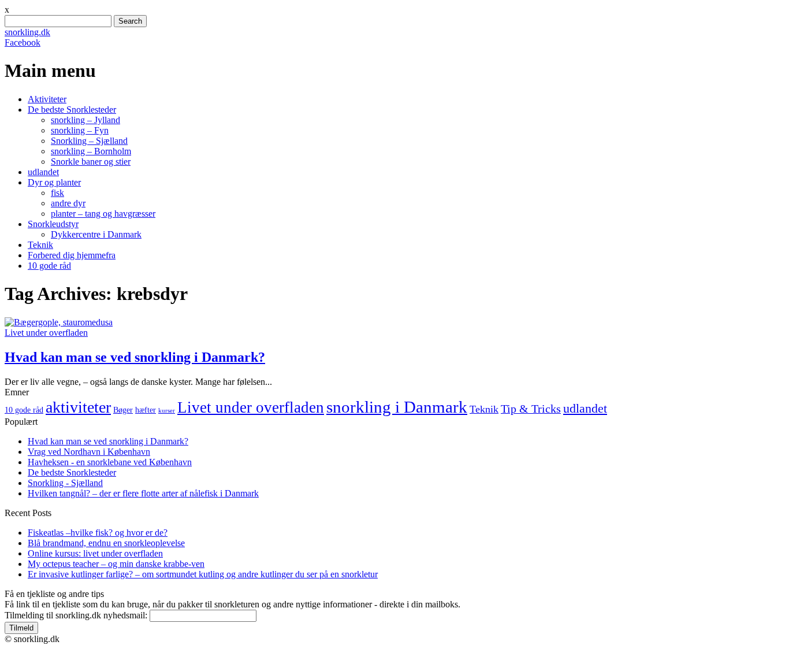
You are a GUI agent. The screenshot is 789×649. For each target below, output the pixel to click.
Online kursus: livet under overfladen (95, 553)
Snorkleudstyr (53, 224)
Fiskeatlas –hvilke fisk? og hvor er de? (98, 532)
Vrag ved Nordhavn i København (89, 452)
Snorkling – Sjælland (89, 141)
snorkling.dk (27, 32)
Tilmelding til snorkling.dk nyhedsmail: (76, 615)
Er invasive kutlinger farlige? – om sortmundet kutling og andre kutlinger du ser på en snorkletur (203, 574)
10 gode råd (49, 265)
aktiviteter (78, 407)
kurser (166, 410)
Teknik (40, 245)
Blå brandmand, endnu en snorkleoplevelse (106, 543)
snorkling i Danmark (396, 407)
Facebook (22, 42)
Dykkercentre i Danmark (96, 234)
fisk (57, 193)
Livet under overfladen (46, 333)
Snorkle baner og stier (91, 161)
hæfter (145, 410)
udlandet (43, 172)
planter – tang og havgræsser (103, 213)
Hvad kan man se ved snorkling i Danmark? (135, 357)
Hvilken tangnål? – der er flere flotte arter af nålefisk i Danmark (143, 493)
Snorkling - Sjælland (65, 483)
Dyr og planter (54, 182)
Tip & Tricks (531, 409)
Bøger (123, 410)
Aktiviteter (47, 99)
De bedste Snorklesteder (72, 109)
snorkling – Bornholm (91, 151)
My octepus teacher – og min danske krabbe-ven (116, 564)
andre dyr (68, 203)
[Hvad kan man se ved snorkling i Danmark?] (59, 322)
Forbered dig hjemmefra (72, 255)
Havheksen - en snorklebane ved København (110, 462)
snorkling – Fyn (80, 130)
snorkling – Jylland (85, 120)
